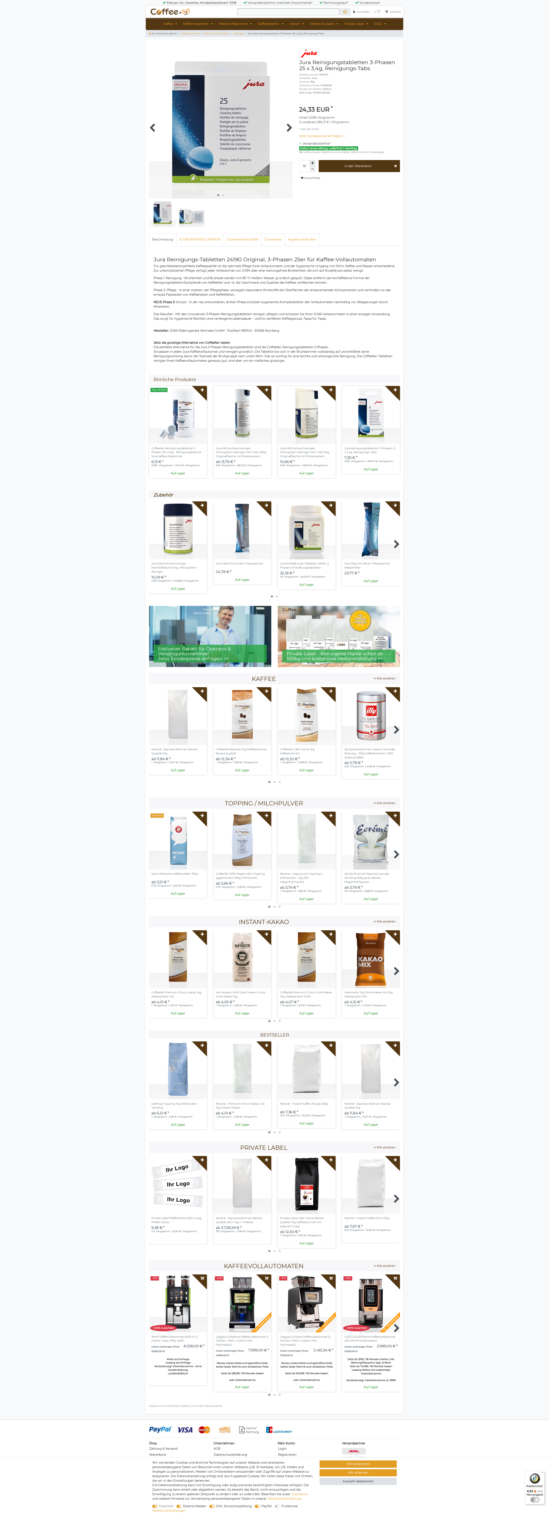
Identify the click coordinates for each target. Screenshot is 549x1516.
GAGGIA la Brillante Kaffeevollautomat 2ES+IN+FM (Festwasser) (369, 1338)
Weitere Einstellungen (169, 1511)
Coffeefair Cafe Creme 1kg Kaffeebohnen (297, 751)
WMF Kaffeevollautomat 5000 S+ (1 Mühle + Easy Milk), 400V (174, 1338)
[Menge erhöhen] (312, 163)
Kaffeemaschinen (196, 24)
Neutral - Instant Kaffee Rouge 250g (304, 1103)
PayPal (266, 1506)
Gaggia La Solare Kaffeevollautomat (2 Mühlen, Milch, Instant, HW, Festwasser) (305, 1341)
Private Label (354, 24)
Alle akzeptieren (358, 1464)
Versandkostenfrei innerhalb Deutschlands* (280, 3)
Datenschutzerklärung (230, 1455)
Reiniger (238, 33)
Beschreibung (162, 239)
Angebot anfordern (302, 239)
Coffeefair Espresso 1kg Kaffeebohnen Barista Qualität (241, 751)
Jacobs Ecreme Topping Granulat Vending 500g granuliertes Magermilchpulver (366, 878)
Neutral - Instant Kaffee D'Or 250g (367, 1218)
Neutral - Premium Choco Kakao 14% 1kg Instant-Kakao (240, 1105)
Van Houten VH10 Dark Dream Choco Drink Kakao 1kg (241, 994)
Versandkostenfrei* (317, 143)
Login (282, 1449)
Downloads (273, 239)
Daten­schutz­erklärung (284, 1499)
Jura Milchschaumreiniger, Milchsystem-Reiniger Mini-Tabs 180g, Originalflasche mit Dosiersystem (241, 452)
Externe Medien (194, 1506)
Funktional (290, 1506)
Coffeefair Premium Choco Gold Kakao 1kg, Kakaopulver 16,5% (306, 994)
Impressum (299, 1494)
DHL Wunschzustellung (234, 1506)
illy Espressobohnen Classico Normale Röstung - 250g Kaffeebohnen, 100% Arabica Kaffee (369, 753)
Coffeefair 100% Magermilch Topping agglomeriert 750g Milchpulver (240, 875)
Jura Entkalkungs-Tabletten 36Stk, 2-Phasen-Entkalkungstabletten (305, 565)
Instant (295, 24)
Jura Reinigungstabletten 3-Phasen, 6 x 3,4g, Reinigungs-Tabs (369, 450)
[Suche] (344, 12)
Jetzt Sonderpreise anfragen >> (322, 136)
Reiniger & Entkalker (216, 33)
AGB (217, 1449)
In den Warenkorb (358, 166)
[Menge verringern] (312, 169)
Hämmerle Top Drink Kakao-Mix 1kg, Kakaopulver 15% (368, 994)
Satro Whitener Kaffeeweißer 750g (174, 873)
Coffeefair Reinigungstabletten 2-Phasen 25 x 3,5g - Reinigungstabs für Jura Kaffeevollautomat (176, 452)
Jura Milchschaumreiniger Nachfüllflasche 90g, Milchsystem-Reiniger (174, 567)
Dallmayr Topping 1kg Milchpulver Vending (174, 1105)
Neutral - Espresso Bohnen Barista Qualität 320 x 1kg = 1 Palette (239, 1220)
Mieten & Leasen (322, 24)
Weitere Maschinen (234, 24)
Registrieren (287, 1455)
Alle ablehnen (358, 1473)
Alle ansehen (385, 678)
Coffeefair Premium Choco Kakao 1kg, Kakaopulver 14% (176, 994)
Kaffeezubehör (269, 24)
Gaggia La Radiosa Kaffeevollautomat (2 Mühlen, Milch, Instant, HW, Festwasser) (242, 1341)
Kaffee (168, 24)
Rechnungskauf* (336, 3)
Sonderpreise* (369, 3)
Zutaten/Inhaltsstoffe (242, 239)
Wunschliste (311, 178)
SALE (378, 24)
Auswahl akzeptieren (358, 1481)
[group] (178, 415)
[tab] (162, 239)
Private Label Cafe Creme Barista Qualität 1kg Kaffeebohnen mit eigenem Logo (302, 1222)
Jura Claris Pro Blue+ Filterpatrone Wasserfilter (367, 565)
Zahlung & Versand (163, 1449)
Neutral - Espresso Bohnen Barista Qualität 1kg (174, 751)
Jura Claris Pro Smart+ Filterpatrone (239, 563)
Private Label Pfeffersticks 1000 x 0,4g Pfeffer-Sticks (176, 1220)
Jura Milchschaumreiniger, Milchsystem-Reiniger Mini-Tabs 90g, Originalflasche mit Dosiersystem (305, 452)
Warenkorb (157, 1455)
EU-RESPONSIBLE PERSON (200, 239)
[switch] (535, 1499)
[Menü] (542, 1473)
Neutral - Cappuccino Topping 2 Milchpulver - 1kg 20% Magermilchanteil (301, 878)
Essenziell (166, 1506)
